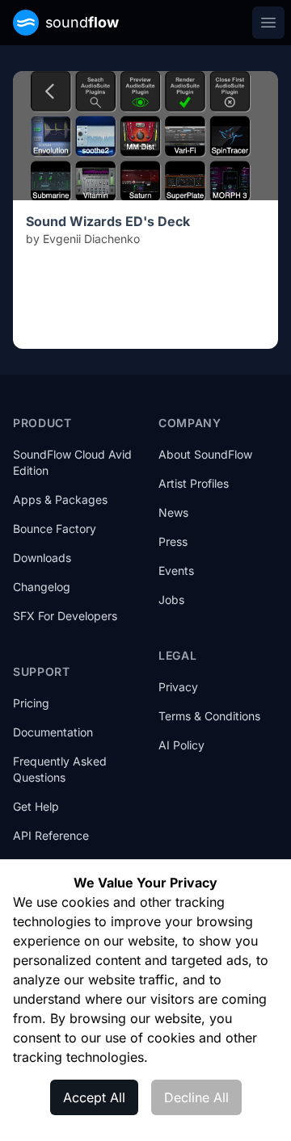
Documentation (53, 732)
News (173, 512)
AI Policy (181, 745)
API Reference (51, 835)
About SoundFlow (205, 454)
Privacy (178, 687)
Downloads (42, 557)
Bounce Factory (54, 528)
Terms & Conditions (209, 716)
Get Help (36, 806)
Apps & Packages (60, 499)
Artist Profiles (193, 483)
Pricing (31, 703)
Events (176, 570)
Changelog (41, 587)
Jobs (171, 599)
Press (173, 541)
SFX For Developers (65, 616)
